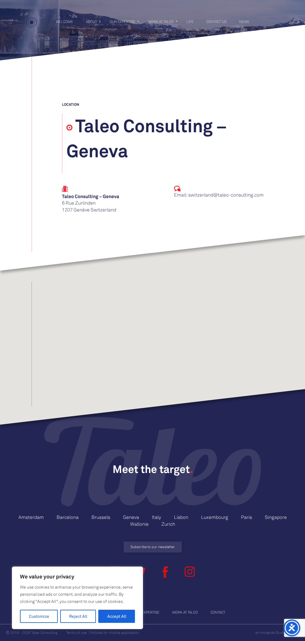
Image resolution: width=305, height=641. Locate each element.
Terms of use (76, 632)
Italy (156, 517)
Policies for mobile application (114, 632)
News (244, 21)
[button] (152, 324)
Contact (218, 612)
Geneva (131, 517)
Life (190, 21)
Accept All (116, 616)
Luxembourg (214, 517)
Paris (246, 517)
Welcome (64, 21)
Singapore (276, 517)
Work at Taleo (161, 21)
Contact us (216, 21)
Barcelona (68, 517)
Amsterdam (31, 517)
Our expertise (122, 21)
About (91, 21)
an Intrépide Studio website (277, 632)
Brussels (100, 517)
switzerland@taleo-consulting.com (226, 195)
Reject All (78, 616)
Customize (39, 616)
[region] (77, 598)
